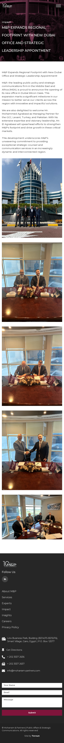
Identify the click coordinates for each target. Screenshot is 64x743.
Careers (6, 621)
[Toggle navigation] (59, 7)
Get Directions (14, 649)
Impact (6, 22)
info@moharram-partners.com (23, 670)
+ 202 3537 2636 (15, 656)
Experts (6, 603)
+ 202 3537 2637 (16, 663)
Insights (6, 615)
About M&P (9, 591)
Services (7, 597)
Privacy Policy (10, 627)
